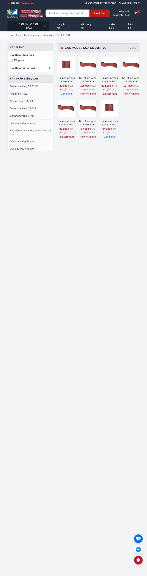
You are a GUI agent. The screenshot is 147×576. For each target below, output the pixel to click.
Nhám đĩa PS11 (19, 93)
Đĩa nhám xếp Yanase (22, 123)
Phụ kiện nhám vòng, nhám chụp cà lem (30, 132)
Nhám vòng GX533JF (22, 101)
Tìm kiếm (99, 13)
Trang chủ (13, 35)
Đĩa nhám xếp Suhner (22, 141)
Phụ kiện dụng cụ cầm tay (37, 35)
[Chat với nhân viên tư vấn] (138, 560)
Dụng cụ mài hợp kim (22, 148)
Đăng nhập (124, 11)
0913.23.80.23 (26, 3)
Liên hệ (130, 26)
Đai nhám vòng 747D (22, 115)
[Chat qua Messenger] (138, 549)
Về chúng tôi (86, 26)
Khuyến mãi (61, 26)
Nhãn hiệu (112, 26)
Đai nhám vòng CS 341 (23, 108)
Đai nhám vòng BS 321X (24, 86)
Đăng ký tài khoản (121, 15)
